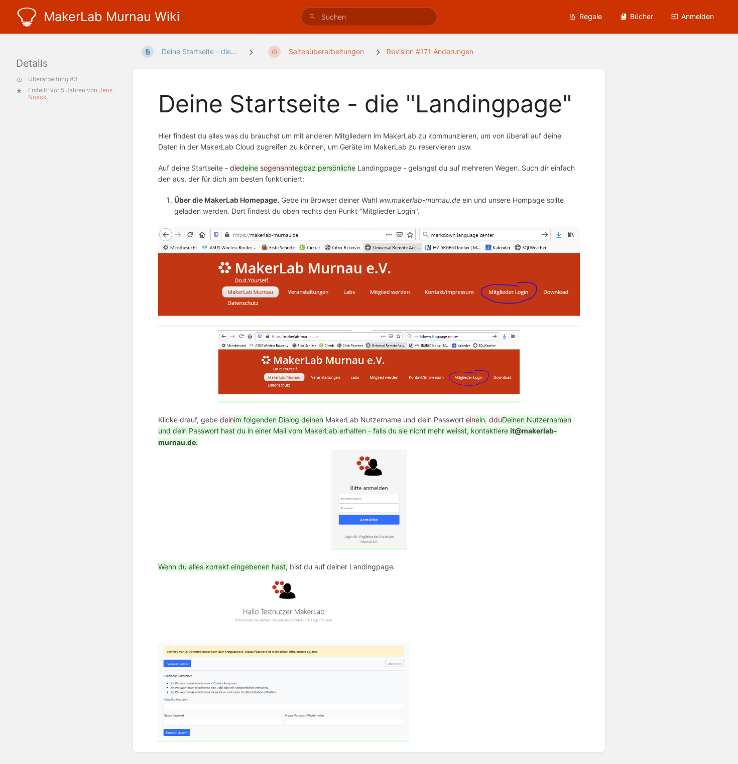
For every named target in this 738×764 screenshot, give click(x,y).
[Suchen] (312, 17)
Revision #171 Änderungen (430, 51)
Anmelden (697, 16)
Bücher (641, 16)
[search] (369, 17)
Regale (590, 16)
